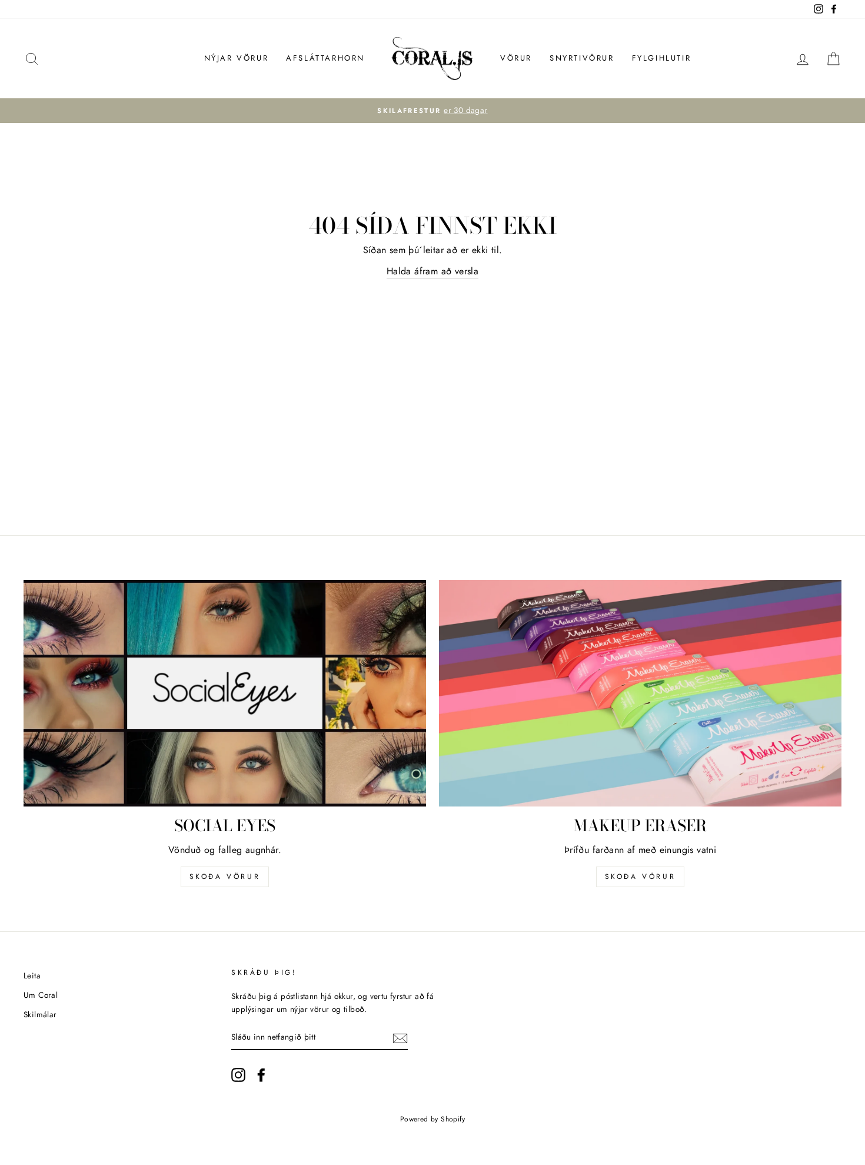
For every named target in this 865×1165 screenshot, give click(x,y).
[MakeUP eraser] (640, 693)
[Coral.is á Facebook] (261, 1075)
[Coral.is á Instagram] (238, 1075)
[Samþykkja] (400, 1037)
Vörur (516, 58)
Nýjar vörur (236, 58)
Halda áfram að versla (432, 271)
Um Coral (41, 995)
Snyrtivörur (582, 58)
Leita (32, 975)
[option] (432, 110)
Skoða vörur (225, 876)
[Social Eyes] (225, 693)
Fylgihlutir (661, 58)
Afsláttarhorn (325, 58)
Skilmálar (40, 1014)
